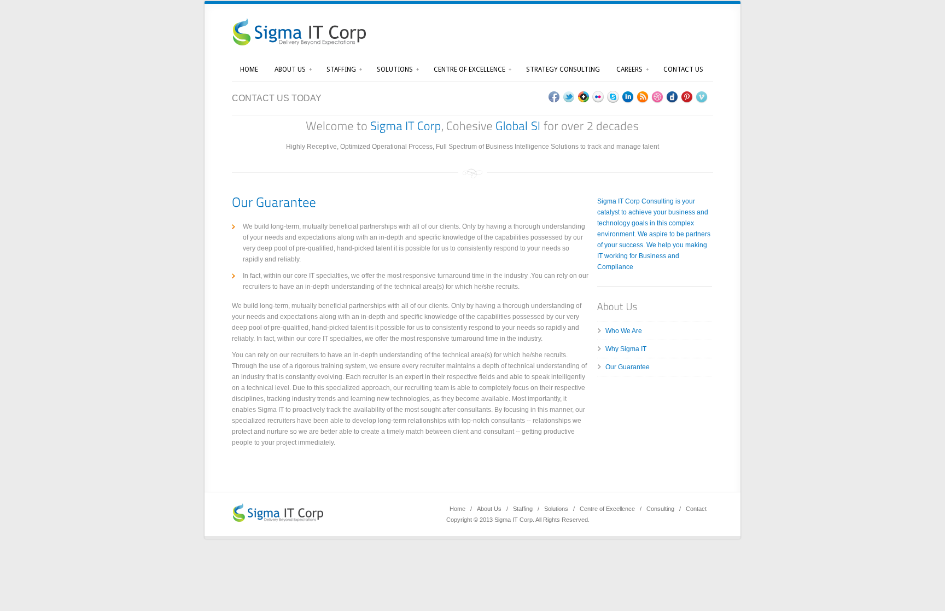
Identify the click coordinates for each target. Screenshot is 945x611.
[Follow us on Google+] (584, 97)
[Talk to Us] (613, 97)
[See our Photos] (598, 97)
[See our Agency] (628, 97)
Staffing (341, 69)
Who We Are (623, 331)
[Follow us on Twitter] (569, 97)
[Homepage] (281, 512)
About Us (290, 69)
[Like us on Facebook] (554, 97)
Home (249, 69)
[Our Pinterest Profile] (687, 97)
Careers (629, 69)
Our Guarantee (627, 367)
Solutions (395, 69)
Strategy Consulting (563, 69)
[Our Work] (657, 97)
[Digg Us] (672, 97)
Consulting (660, 508)
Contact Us (683, 69)
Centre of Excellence (469, 69)
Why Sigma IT (625, 349)
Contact (696, 508)
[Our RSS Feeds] (643, 97)
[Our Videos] (702, 97)
